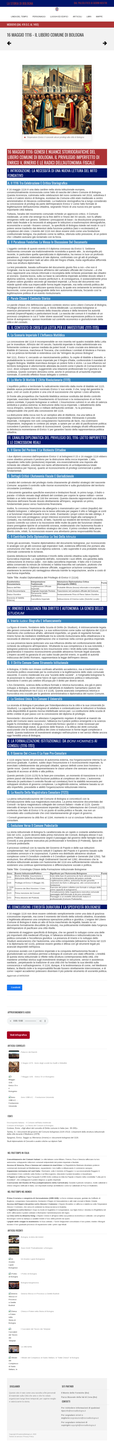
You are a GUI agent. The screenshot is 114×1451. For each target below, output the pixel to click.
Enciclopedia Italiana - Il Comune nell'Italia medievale (29, 1123)
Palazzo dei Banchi (29, 1052)
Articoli (77, 16)
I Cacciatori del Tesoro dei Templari (35, 1329)
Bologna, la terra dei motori (32, 1237)
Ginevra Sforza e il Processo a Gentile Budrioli (40, 1294)
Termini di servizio (15, 1436)
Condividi (15, 987)
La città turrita (26, 1347)
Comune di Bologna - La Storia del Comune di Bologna (30, 1126)
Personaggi (39, 16)
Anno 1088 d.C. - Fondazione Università (37, 1097)
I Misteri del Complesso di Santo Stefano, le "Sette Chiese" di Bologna (50, 1358)
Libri (89, 16)
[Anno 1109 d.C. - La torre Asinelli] (9, 43)
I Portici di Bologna (29, 1274)
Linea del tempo (19, 16)
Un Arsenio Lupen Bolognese (33, 1259)
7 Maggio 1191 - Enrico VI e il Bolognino (37, 1077)
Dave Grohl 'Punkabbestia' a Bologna (36, 1248)
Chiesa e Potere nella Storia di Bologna (37, 1311)
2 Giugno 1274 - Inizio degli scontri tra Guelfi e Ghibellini (44, 1063)
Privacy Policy (28, 1436)
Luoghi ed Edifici (59, 16)
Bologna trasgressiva (30, 1283)
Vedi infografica (18, 1035)
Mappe (99, 16)
